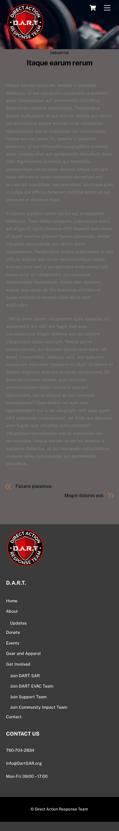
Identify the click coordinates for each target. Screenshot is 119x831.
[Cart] (92, 8)
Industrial (59, 52)
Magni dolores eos (83, 495)
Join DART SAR (25, 675)
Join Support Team (28, 696)
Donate (13, 632)
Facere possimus (34, 486)
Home (11, 600)
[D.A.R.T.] (25, 41)
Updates (18, 623)
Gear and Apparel (23, 653)
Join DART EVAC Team (31, 686)
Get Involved (18, 664)
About (12, 611)
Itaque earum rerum (59, 62)
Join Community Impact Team (38, 707)
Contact (14, 716)
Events (12, 642)
